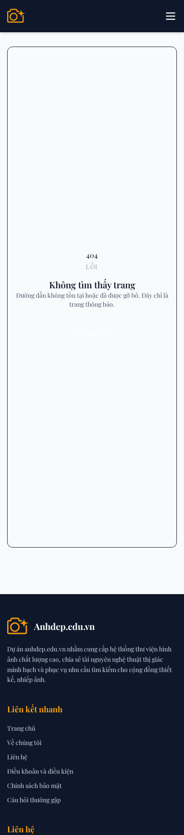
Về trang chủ (92, 333)
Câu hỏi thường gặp (34, 800)
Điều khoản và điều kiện (40, 771)
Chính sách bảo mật (34, 785)
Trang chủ (21, 728)
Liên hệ (17, 757)
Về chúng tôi (24, 742)
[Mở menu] (170, 16)
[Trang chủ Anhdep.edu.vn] (16, 16)
